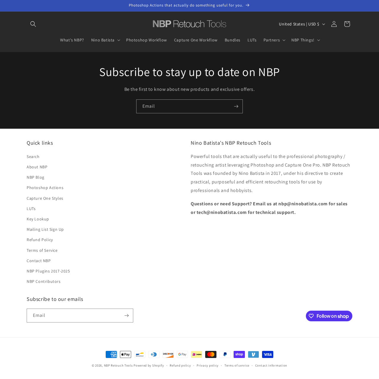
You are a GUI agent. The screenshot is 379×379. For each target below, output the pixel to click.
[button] (33, 23)
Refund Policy (40, 239)
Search (33, 156)
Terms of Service (42, 250)
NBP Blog (35, 177)
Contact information (271, 365)
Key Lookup (38, 219)
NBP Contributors (44, 281)
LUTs (31, 208)
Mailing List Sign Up (45, 229)
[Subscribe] (236, 106)
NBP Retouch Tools (118, 365)
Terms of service (236, 365)
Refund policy (180, 365)
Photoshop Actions (45, 187)
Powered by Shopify (149, 365)
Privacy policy (208, 365)
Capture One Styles (45, 198)
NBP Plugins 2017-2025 (48, 271)
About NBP (37, 167)
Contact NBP (39, 260)
